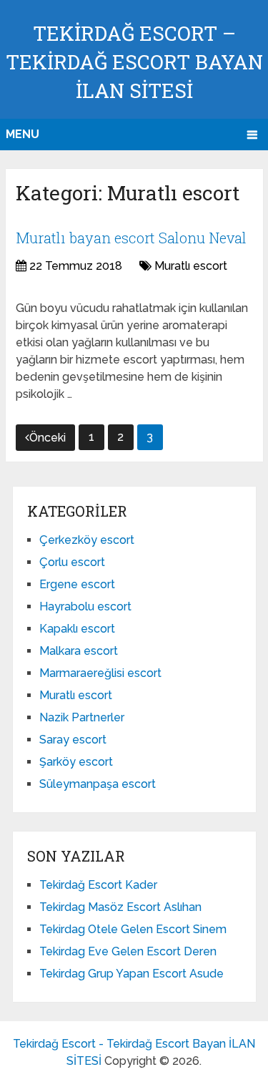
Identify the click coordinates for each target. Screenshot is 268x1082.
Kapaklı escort (77, 628)
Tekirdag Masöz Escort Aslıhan (120, 907)
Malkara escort (78, 651)
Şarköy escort (76, 762)
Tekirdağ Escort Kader (98, 885)
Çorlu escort (72, 562)
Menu (22, 134)
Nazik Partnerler (81, 717)
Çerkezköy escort (86, 540)
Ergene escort (77, 584)
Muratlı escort (190, 266)
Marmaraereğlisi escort (100, 673)
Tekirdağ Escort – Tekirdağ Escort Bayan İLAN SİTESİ (134, 62)
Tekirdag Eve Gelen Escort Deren (128, 951)
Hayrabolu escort (85, 606)
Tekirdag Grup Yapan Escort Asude (131, 973)
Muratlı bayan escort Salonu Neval (131, 237)
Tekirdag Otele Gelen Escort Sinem (133, 929)
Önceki (47, 437)
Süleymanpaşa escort (97, 784)
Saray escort (72, 739)
